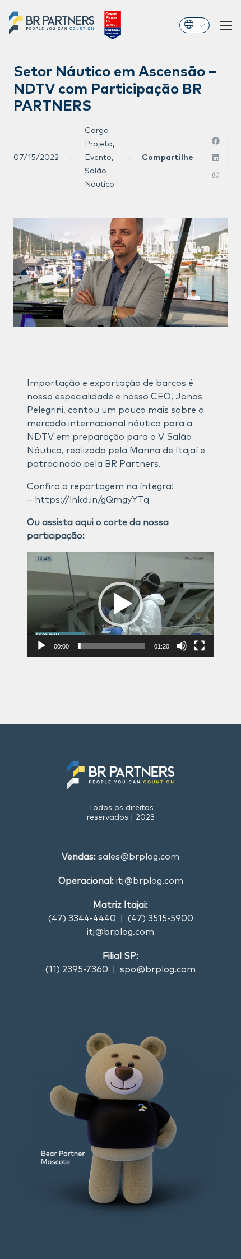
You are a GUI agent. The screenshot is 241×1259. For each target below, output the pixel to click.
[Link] (65, 25)
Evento (98, 158)
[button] (120, 604)
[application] (120, 604)
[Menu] (225, 25)
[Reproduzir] (41, 645)
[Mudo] (181, 645)
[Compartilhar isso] (216, 141)
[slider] (111, 646)
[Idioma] (194, 25)
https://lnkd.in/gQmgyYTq (92, 499)
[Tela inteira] (199, 645)
